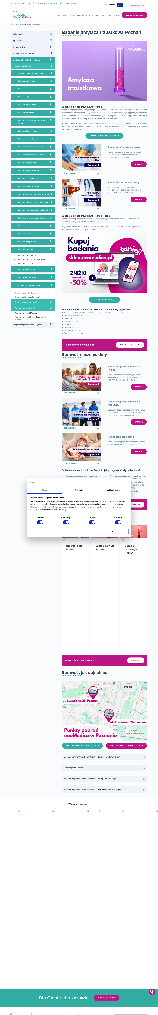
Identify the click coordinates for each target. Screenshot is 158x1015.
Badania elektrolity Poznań (27, 131)
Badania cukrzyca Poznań (27, 105)
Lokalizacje (100, 15)
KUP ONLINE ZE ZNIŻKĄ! (104, 300)
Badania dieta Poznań (26, 113)
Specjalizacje (19, 41)
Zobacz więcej (70, 174)
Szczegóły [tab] (79, 490)
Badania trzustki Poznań (26, 250)
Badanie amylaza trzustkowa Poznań (31, 259)
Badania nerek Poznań (26, 226)
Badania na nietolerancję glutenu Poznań (33, 210)
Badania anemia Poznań (27, 89)
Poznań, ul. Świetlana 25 (70, 3)
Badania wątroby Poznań (27, 269)
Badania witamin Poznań (27, 277)
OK (112, 531)
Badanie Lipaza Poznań (26, 263)
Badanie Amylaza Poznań (27, 255)
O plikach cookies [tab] (113, 490)
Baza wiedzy (82, 15)
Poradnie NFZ (19, 47)
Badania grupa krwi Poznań (28, 139)
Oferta (65, 15)
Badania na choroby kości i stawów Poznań (33, 194)
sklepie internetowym (99, 219)
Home (59, 15)
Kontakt (116, 15)
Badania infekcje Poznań (27, 163)
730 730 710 (26, 3)
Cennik (72, 15)
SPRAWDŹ (139, 164)
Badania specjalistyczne (23, 53)
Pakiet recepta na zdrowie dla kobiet (124, 368)
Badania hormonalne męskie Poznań (31, 155)
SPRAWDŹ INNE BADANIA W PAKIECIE (104, 136)
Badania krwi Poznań (23, 66)
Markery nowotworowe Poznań (29, 285)
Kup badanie (134, 504)
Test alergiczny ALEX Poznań (26, 313)
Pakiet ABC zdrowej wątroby (123, 182)
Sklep (109, 15)
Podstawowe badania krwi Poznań (30, 73)
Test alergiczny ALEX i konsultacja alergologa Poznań (31, 318)
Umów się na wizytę (134, 15)
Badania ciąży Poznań (26, 97)
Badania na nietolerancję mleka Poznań (32, 218)
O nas (91, 15)
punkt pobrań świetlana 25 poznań (82, 746)
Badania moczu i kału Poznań (26, 302)
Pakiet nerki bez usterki (121, 436)
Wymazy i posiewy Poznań (25, 308)
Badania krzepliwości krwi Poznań (30, 170)
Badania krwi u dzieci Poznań (26, 293)
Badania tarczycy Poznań (27, 242)
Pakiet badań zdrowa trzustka (124, 147)
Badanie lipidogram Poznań (28, 178)
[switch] (66, 522)
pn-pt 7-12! (135, 660)
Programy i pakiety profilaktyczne (27, 325)
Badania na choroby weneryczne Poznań (33, 202)
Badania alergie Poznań (26, 81)
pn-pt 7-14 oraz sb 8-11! (130, 345)
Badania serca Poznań (26, 234)
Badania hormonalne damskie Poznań (32, 147)
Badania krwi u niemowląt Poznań (27, 297)
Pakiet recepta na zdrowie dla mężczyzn (124, 403)
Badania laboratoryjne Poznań (26, 60)
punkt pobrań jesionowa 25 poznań (126, 746)
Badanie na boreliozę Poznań (28, 186)
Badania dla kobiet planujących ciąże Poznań (31, 122)
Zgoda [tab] (44, 490)
